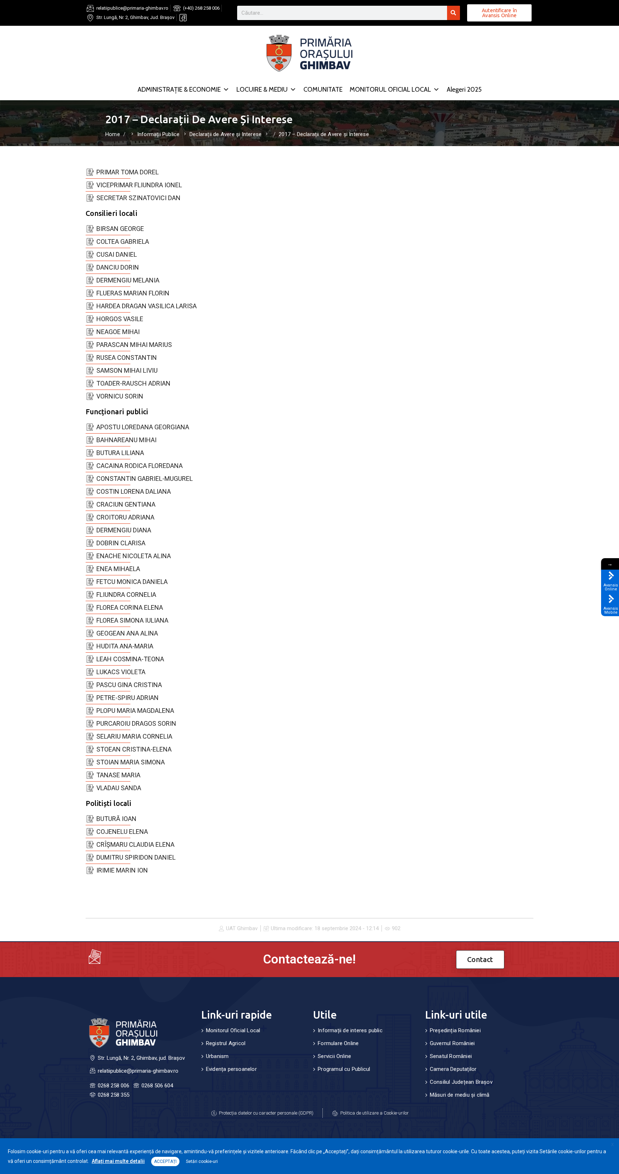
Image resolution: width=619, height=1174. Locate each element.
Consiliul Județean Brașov (461, 1082)
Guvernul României (452, 1043)
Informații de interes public (350, 1030)
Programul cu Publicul (344, 1069)
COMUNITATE (322, 89)
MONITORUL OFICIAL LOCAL (390, 89)
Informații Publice (158, 134)
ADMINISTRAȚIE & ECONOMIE (179, 89)
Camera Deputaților (453, 1069)
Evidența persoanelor (231, 1069)
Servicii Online (334, 1056)
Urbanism (217, 1056)
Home (112, 134)
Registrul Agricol (225, 1043)
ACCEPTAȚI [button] (165, 1161)
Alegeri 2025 (464, 89)
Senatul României (451, 1056)
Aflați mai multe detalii (118, 1161)
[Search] (453, 13)
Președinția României (455, 1030)
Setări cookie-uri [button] (202, 1161)
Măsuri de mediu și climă (460, 1095)
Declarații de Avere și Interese (225, 134)
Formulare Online (338, 1043)
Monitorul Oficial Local (233, 1030)
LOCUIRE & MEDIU (262, 89)
